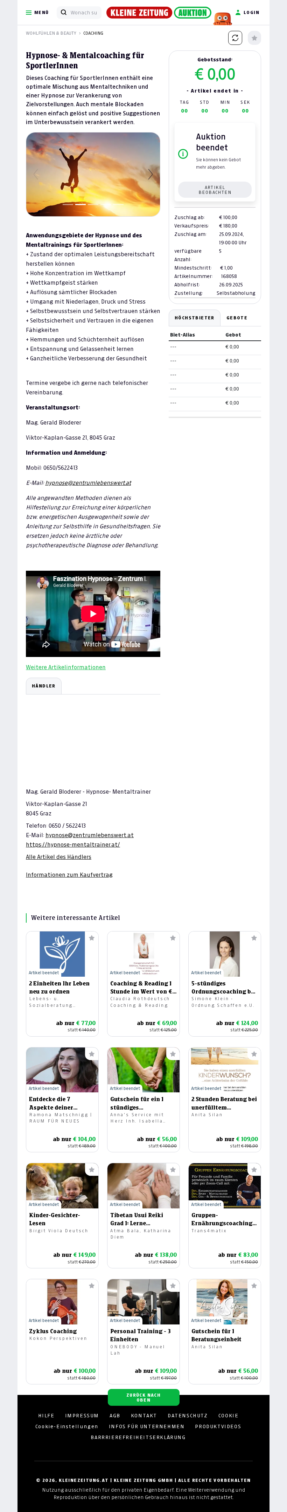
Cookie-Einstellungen (66, 1426)
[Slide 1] (68, 205)
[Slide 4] (105, 205)
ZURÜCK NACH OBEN (143, 1397)
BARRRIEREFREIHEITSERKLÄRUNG (138, 1437)
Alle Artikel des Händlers (58, 857)
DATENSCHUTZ (188, 1415)
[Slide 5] (118, 205)
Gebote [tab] (236, 318)
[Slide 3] (93, 205)
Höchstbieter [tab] (195, 318)
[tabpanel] (93, 778)
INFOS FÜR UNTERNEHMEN (147, 1426)
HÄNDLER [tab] (44, 686)
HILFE (46, 1415)
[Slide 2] (80, 205)
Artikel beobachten (214, 190)
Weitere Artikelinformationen (66, 667)
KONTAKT (144, 1415)
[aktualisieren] (235, 38)
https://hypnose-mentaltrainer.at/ (73, 844)
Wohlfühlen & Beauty (51, 33)
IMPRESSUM (82, 1415)
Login (251, 12)
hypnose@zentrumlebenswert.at (88, 483)
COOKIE (228, 1415)
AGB (115, 1415)
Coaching (93, 33)
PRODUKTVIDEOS (218, 1426)
